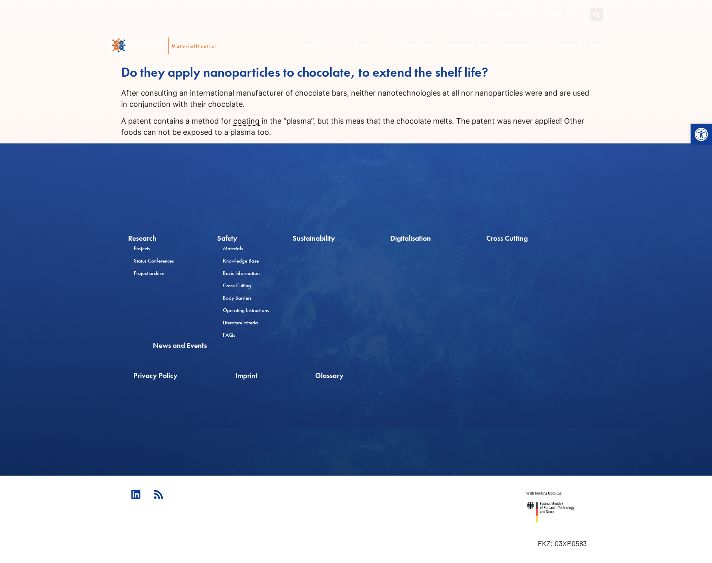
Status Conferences (154, 260)
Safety (362, 45)
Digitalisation (466, 45)
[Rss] (158, 494)
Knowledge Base (241, 260)
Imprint (246, 375)
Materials (233, 248)
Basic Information (241, 273)
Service (482, 14)
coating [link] (246, 121)
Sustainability (413, 45)
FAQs (503, 14)
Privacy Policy (156, 375)
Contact (525, 14)
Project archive (149, 273)
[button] (701, 134)
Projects (142, 248)
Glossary (329, 375)
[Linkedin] (135, 494)
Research (317, 45)
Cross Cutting (520, 45)
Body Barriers (237, 297)
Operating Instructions (246, 310)
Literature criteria (240, 322)
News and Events (578, 45)
